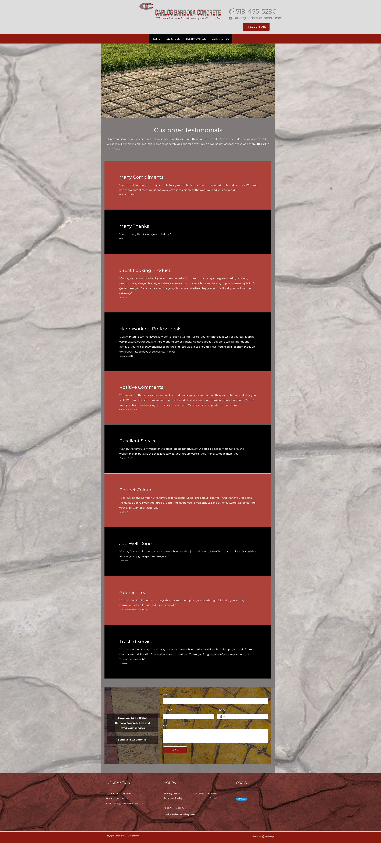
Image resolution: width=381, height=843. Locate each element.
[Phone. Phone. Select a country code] (222, 716)
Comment (170, 725)
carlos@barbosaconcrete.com (128, 803)
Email (167, 709)
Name (168, 694)
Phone (221, 709)
